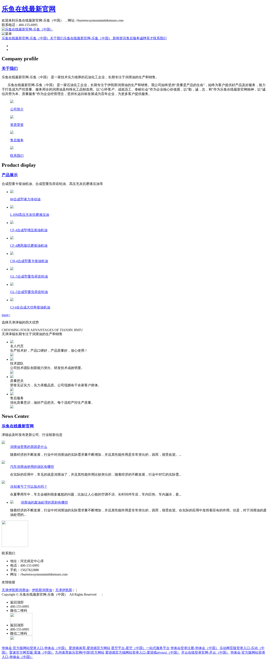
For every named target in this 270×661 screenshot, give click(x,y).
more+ (6, 315)
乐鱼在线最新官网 (29, 9)
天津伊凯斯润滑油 (15, 590)
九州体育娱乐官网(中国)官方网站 (79, 652)
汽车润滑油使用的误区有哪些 (32, 466)
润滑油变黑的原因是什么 (28, 447)
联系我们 (160, 38)
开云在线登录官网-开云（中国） (205, 652)
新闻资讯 (119, 38)
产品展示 (10, 175)
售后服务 (133, 38)
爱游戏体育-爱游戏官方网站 (89, 648)
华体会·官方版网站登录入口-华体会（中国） (35, 648)
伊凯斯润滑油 (42, 590)
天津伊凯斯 (63, 590)
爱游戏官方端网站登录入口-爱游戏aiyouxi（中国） (142, 652)
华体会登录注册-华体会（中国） (194, 648)
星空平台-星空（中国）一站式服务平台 (140, 648)
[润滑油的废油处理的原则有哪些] (12, 502)
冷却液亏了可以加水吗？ (28, 486)
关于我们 (56, 38)
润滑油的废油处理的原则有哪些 (44, 502)
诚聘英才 (146, 38)
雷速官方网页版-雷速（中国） (31, 652)
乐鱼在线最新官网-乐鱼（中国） (26, 38)
